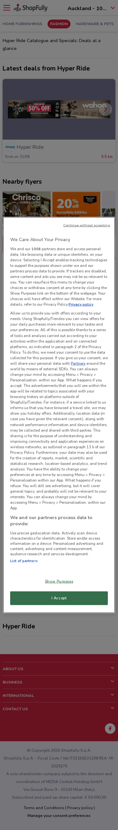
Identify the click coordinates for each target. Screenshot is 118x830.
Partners (78, 363)
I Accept (59, 598)
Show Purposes (59, 581)
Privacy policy (81, 304)
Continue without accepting (86, 225)
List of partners (24, 560)
